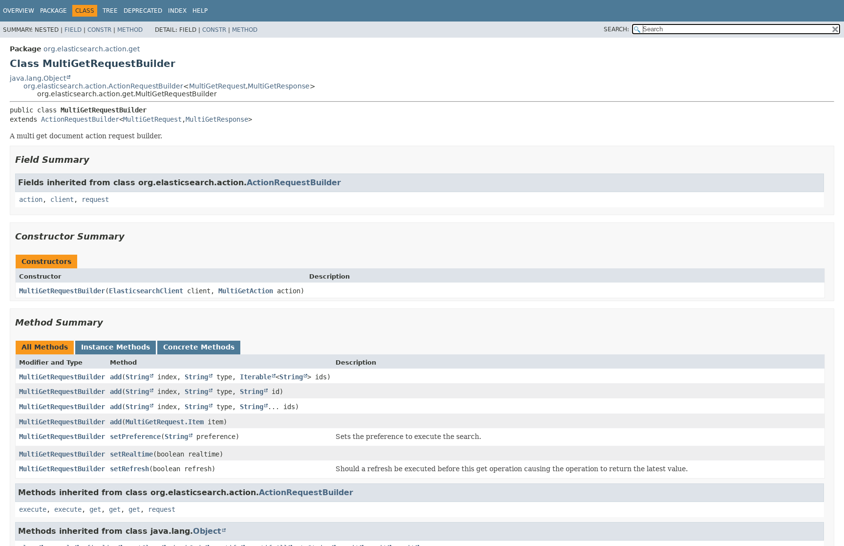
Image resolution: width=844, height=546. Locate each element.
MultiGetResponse (279, 86)
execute (32, 509)
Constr (99, 29)
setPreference (135, 436)
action (30, 199)
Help (200, 10)
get (95, 509)
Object (207, 531)
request (95, 199)
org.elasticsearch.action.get (91, 49)
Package (53, 10)
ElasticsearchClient (146, 291)
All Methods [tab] (44, 347)
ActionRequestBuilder (80, 119)
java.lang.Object (38, 78)
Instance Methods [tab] (115, 347)
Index (177, 10)
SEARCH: (616, 29)
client (62, 199)
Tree (110, 10)
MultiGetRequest (217, 86)
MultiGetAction (245, 291)
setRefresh (129, 469)
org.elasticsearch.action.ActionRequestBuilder (103, 86)
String (137, 377)
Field (73, 29)
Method (130, 29)
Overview (18, 10)
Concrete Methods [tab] (198, 347)
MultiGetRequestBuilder (62, 291)
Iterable (255, 377)
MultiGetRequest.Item (165, 422)
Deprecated (143, 10)
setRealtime (131, 454)
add (116, 377)
